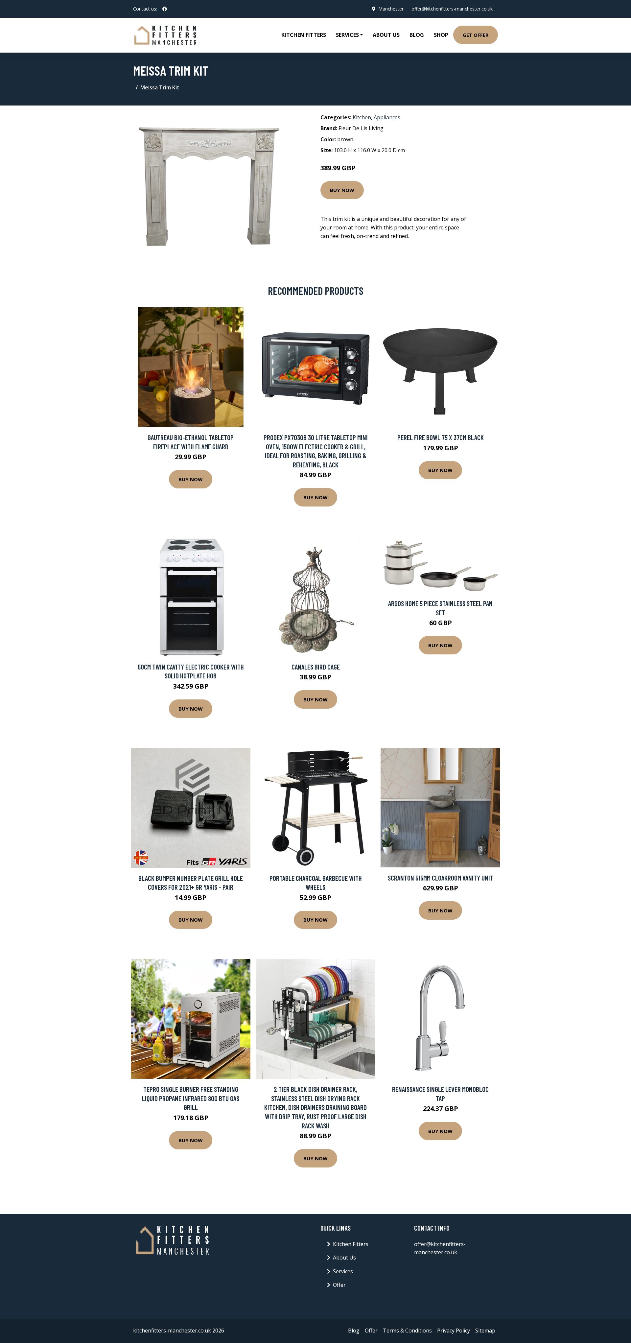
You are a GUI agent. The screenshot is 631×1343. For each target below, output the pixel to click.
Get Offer (475, 35)
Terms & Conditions (407, 1330)
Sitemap (485, 1330)
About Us (386, 34)
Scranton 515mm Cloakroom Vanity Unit (440, 878)
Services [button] (347, 34)
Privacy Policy (453, 1330)
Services (343, 1271)
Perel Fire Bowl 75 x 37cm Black (440, 437)
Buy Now (342, 190)
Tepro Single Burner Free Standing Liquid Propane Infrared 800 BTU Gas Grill (190, 1098)
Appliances (387, 117)
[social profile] (165, 9)
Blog (416, 34)
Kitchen (362, 117)
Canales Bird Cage (316, 667)
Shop (441, 34)
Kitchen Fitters (303, 34)
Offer (339, 1284)
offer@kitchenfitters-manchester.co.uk (452, 9)
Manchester (391, 9)
